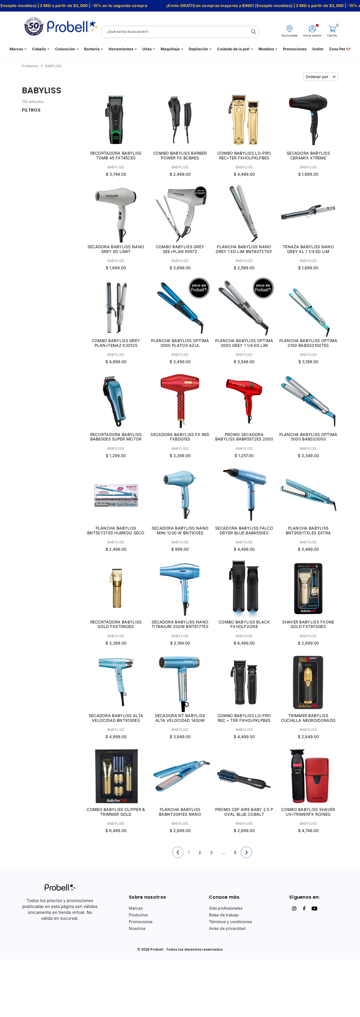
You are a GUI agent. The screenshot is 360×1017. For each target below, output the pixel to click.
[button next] (246, 852)
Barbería (92, 49)
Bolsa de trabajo (224, 914)
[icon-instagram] (294, 908)
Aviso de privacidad (227, 928)
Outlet (317, 49)
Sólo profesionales (225, 908)
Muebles (266, 49)
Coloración (65, 49)
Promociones (295, 49)
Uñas (147, 49)
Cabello (39, 49)
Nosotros (137, 928)
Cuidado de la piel (233, 49)
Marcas (16, 49)
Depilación (198, 49)
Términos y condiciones (230, 921)
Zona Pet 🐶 (339, 49)
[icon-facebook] (304, 908)
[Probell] (62, 24)
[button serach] (253, 32)
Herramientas (121, 49)
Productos (138, 914)
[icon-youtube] (314, 908)
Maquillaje (170, 49)
